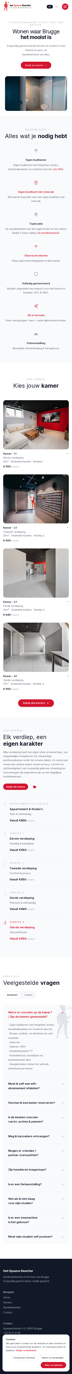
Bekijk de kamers (34, 65)
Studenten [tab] (12, 994)
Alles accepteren (53, 1365)
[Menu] (65, 7)
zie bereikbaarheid (47, 232)
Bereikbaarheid (11, 1307)
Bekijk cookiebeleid (26, 1350)
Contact (7, 1312)
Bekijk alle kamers (34, 703)
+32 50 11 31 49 (11, 1332)
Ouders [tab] (28, 994)
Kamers (7, 1302)
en (56, 7)
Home (6, 1297)
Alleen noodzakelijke (52, 1357)
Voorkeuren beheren (24, 1357)
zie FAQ (58, 169)
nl (50, 7)
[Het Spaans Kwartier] (17, 6)
